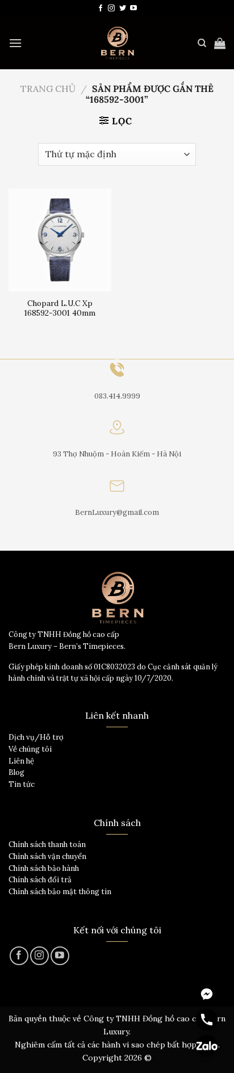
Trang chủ (48, 88)
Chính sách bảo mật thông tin (60, 891)
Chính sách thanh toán (47, 844)
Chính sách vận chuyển (47, 856)
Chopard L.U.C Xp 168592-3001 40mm (59, 308)
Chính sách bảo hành (44, 868)
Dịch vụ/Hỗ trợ (36, 737)
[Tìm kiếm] (202, 43)
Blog (16, 772)
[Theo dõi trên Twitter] (122, 8)
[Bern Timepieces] (117, 43)
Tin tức (22, 784)
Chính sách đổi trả (40, 880)
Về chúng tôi (30, 749)
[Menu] (15, 43)
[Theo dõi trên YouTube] (133, 8)
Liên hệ (21, 761)
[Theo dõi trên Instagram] (111, 8)
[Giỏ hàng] (219, 43)
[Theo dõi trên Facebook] (100, 8)
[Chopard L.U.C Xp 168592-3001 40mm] (60, 239)
